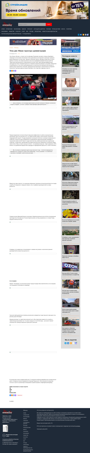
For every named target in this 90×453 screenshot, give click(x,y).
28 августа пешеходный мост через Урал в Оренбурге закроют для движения (70, 127)
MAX (11, 389)
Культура (18, 31)
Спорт (23, 31)
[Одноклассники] (12, 71)
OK (10, 391)
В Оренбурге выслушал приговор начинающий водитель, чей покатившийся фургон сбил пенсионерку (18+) (69, 71)
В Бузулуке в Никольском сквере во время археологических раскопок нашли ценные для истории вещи (70, 184)
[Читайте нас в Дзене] (86, 35)
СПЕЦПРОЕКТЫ (27, 33)
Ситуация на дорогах (39, 29)
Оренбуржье (38, 31)
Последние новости (69, 56)
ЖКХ (27, 31)
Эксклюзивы (17, 29)
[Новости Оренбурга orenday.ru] (7, 24)
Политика (69, 29)
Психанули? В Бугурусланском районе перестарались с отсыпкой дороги (69, 146)
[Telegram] (13, 71)
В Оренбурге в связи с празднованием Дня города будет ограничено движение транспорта (70, 238)
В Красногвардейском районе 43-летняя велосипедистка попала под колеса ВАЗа (70, 202)
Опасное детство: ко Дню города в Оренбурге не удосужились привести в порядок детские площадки (70, 165)
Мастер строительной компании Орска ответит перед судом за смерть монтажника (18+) (70, 311)
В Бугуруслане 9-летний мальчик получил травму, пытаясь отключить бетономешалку (70, 292)
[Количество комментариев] (71, 75)
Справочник (9, 29)
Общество (11, 31)
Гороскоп (29, 29)
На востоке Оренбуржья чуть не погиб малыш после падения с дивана (70, 220)
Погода (31, 31)
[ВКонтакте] (10, 71)
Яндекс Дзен (13, 392)
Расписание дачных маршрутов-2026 (11, 33)
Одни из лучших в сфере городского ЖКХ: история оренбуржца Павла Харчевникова (70, 109)
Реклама (48, 29)
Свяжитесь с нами (6, 416)
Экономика (4, 31)
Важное (24, 29)
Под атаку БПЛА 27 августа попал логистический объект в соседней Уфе (70, 273)
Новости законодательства (49, 31)
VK (10, 388)
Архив (3, 29)
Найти (48, 24)
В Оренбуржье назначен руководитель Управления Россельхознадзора (70, 89)
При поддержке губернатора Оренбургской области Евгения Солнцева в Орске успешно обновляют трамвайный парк (69, 330)
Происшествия (56, 29)
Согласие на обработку (8, 439)
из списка (77, 426)
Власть (63, 29)
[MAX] (15, 71)
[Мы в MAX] (88, 35)
